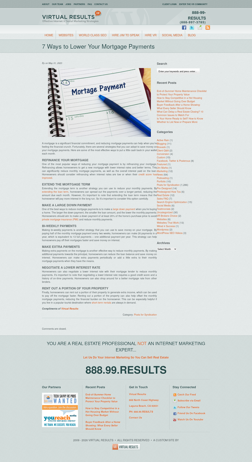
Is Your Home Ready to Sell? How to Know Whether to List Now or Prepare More (180, 120)
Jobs (68, 4)
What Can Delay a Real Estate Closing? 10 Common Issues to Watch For (180, 113)
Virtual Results (69, 308)
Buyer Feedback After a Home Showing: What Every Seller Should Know (178, 106)
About (45, 4)
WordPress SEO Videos (170, 233)
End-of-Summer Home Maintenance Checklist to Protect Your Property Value (182, 92)
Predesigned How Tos (169, 191)
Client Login (169, 4)
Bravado (161, 147)
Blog (192, 35)
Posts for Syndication (145, 314)
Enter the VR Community (193, 4)
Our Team (57, 4)
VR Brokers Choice (167, 215)
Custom (161, 157)
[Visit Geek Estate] (60, 409)
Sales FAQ (162, 198)
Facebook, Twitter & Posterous (173, 160)
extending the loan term (55, 191)
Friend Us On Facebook (191, 413)
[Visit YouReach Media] (60, 426)
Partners (79, 4)
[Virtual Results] (126, 449)
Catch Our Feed (186, 394)
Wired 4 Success (166, 226)
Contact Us (101, 4)
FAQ (90, 4)
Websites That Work (168, 222)
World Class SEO (92, 35)
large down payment (124, 209)
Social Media (172, 35)
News (160, 174)
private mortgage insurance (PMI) (60, 219)
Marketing (162, 171)
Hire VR (151, 35)
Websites (66, 35)
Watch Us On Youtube (190, 419)
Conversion (163, 154)
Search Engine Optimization (172, 202)
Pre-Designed (164, 188)
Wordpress (163, 229)
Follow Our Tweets (188, 407)
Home (49, 35)
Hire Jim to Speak (125, 35)
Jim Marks (162, 167)
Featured (162, 164)
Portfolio (161, 181)
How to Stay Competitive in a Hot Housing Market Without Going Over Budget (179, 99)
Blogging (161, 143)
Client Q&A (163, 150)
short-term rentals (101, 302)
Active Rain (163, 140)
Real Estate (163, 195)
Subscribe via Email (189, 400)
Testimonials (163, 209)
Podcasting (163, 178)
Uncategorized (165, 212)
